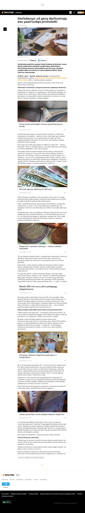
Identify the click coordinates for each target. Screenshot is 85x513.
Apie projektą (5, 494)
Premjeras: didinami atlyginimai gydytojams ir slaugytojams (38, 356)
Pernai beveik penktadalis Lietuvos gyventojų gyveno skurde (41, 125)
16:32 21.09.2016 (22, 25)
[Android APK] (6, 502)
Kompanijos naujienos (7, 496)
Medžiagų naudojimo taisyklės (19, 494)
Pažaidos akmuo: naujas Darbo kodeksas (34, 457)
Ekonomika (19, 479)
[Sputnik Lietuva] (8, 14)
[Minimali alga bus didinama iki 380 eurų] (42, 176)
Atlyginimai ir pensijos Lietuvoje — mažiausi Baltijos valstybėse (40, 247)
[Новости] (32, 60)
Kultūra (35, 479)
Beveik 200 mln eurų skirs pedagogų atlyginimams (38, 287)
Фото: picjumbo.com (23, 57)
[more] (64, 129)
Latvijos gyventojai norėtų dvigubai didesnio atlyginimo (41, 414)
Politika (12, 479)
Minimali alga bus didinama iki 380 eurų (35, 189)
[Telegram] (42, 60)
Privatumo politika (33, 494)
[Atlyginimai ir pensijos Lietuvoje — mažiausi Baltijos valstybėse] (42, 233)
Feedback (79, 494)
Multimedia (43, 479)
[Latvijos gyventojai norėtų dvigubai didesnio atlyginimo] (42, 401)
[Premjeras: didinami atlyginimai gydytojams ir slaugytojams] (42, 342)
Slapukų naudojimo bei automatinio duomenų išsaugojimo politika (57, 494)
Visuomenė (20, 457)
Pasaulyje (5, 479)
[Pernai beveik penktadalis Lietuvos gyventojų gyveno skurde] (42, 111)
